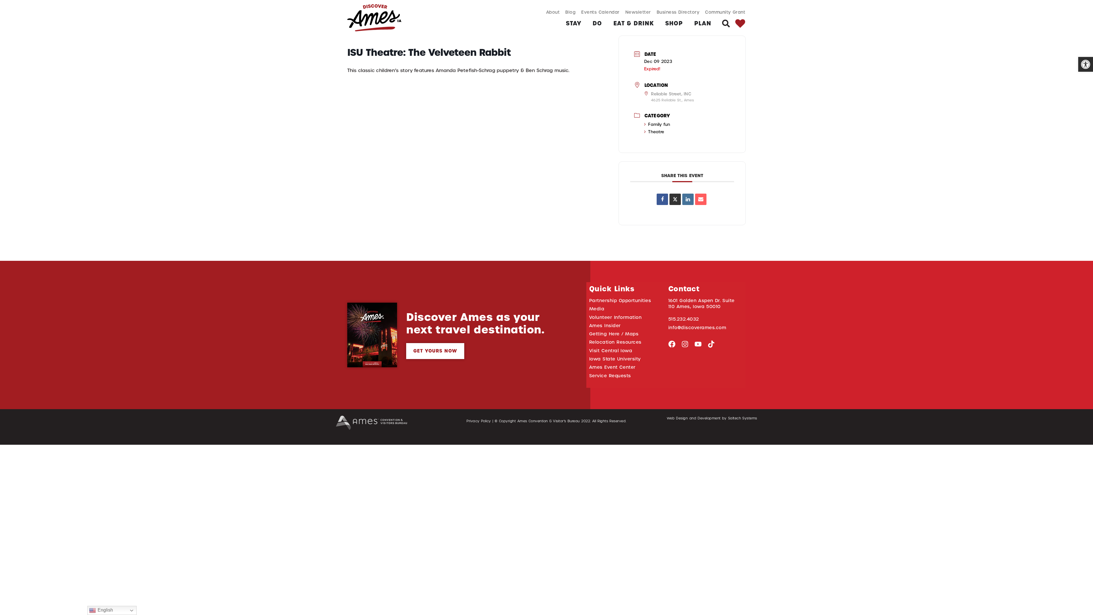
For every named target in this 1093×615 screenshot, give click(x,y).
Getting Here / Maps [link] (613, 334)
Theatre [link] (656, 131)
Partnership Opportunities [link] (620, 301)
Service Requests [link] (610, 376)
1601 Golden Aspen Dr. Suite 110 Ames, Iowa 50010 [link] (701, 303)
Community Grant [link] (725, 12)
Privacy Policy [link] (479, 421)
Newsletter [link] (638, 12)
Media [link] (597, 309)
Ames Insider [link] (605, 326)
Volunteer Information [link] (615, 317)
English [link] (104, 610)
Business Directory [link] (678, 12)
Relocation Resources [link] (615, 342)
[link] (1085, 64)
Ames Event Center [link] (612, 367)
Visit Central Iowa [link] (610, 351)
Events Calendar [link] (600, 12)
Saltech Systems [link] (742, 418)
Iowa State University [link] (615, 359)
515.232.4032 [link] (683, 319)
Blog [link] (570, 12)
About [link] (553, 12)
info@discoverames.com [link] (697, 328)
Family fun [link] (659, 124)
